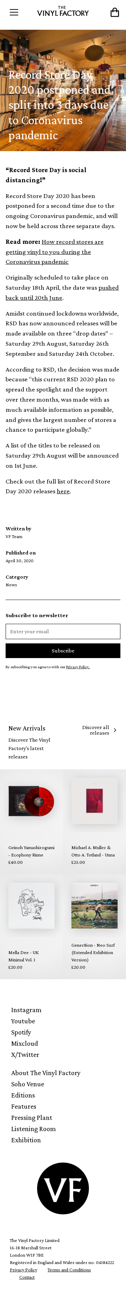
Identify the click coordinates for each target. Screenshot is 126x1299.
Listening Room (33, 1128)
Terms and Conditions (69, 1269)
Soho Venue (27, 1084)
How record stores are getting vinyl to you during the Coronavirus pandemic (55, 252)
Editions (23, 1095)
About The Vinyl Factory (45, 1072)
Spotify (21, 1032)
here (63, 491)
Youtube (23, 1021)
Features (23, 1106)
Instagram (26, 1010)
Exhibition (26, 1140)
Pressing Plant (31, 1117)
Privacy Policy (23, 1269)
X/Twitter (25, 1054)
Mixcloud (24, 1043)
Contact (27, 1277)
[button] (20, 12)
